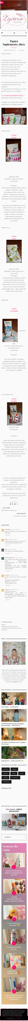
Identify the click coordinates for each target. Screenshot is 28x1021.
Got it (19, 1018)
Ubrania (5, 773)
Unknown (7, 575)
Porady (14, 769)
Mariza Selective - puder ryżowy (9, 510)
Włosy (21, 773)
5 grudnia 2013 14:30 (11, 549)
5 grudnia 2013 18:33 (14, 575)
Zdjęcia (5, 777)
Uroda (14, 773)
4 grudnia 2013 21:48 (15, 529)
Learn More (10, 1018)
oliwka (6, 539)
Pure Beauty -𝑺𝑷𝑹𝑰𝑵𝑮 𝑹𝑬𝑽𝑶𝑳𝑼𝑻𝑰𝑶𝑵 (14, 810)
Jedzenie (5, 769)
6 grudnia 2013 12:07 (14, 589)
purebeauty (6, 781)
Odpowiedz (8, 535)
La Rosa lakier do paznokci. (20, 516)
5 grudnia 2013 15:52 (18, 557)
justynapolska (8, 529)
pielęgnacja (15, 777)
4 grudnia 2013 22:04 (12, 539)
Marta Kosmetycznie (9, 557)
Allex (6, 549)
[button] (14, 33)
